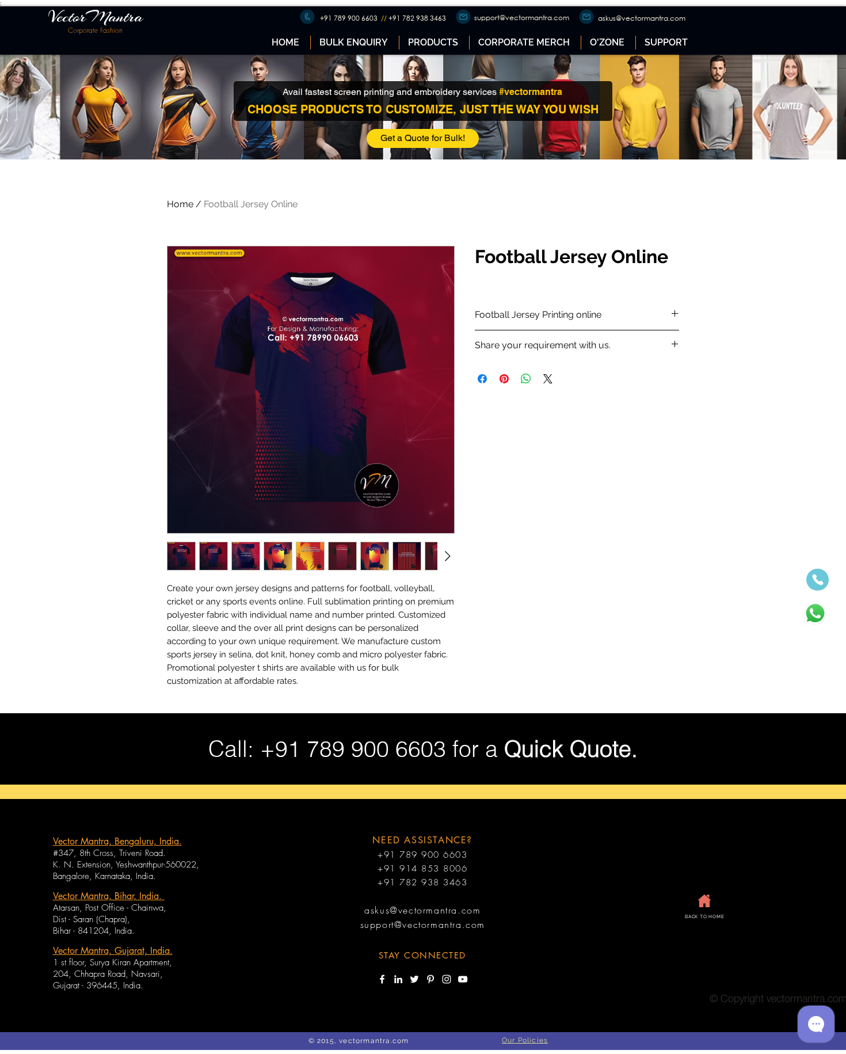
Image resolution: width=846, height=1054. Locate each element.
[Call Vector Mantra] (817, 580)
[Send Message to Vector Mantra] (815, 613)
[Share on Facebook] (482, 379)
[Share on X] (548, 379)
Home (180, 204)
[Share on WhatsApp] (526, 379)
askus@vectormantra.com (641, 18)
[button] (434, 43)
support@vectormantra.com (521, 17)
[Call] (307, 17)
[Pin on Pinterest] (504, 379)
